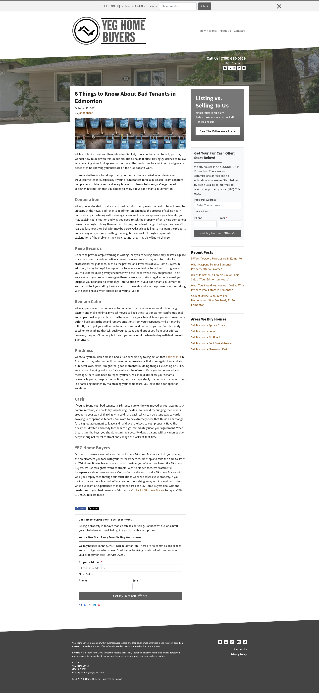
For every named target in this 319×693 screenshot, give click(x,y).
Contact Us (239, 63)
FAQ (226, 63)
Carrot (118, 679)
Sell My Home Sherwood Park (209, 349)
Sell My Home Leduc (203, 331)
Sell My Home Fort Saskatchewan (211, 343)
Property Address (90, 562)
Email (136, 581)
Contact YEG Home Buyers (147, 490)
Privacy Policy (239, 654)
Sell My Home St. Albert (205, 337)
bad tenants (173, 357)
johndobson (86, 113)
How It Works (208, 31)
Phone (83, 581)
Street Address (86, 574)
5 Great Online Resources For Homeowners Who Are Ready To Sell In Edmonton (215, 300)
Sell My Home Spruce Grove (208, 325)
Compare (239, 31)
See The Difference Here (218, 131)
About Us (225, 31)
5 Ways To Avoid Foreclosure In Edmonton (217, 259)
